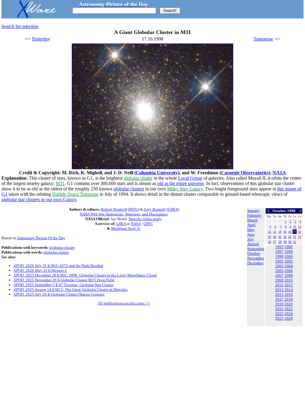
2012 (288, 285)
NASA (279, 172)
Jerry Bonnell (155, 209)
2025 (279, 318)
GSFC (148, 223)
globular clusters (128, 188)
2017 (279, 299)
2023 (279, 313)
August (253, 244)
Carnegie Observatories (245, 172)
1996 (288, 247)
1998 (288, 251)
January (253, 210)
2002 (288, 261)
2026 (288, 318)
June (251, 234)
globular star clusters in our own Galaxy (38, 199)
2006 (288, 270)
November (255, 258)
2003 (279, 266)
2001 (279, 261)
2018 (288, 299)
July (250, 239)
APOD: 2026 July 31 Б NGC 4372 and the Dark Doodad (58, 265)
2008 (288, 275)
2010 (288, 280)
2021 (279, 309)
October (253, 253)
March (252, 220)
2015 (279, 294)
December (255, 263)
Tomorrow (263, 38)
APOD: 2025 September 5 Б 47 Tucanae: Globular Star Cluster (63, 284)
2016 (288, 294)
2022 (288, 309)
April (251, 225)
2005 (279, 270)
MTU (133, 209)
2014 (288, 290)
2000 (288, 256)
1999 (279, 256)
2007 (279, 275)
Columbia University (157, 172)
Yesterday (41, 38)
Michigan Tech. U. (126, 228)
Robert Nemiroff (114, 209)
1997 (279, 251)
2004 (288, 266)
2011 (279, 285)
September (255, 248)
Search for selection (19, 26)
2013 (279, 290)
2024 (288, 313)
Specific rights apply (145, 219)
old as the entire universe (180, 183)
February (254, 215)
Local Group (190, 178)
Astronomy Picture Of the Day (41, 238)
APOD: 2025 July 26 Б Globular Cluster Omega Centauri (59, 294)
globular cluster (62, 247)
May (251, 229)
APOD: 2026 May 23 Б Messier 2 (40, 270)
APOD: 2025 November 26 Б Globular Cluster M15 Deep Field (63, 280)
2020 (288, 304)
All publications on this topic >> (124, 303)
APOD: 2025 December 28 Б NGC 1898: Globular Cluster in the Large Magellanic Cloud (85, 275)
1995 (279, 247)
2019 (279, 304)
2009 (279, 280)
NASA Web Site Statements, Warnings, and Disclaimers (124, 214)
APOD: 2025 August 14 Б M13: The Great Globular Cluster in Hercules (70, 289)
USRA (173, 209)
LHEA (121, 223)
